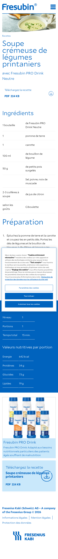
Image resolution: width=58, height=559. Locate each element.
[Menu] (53, 6)
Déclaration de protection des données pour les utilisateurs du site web (29, 278)
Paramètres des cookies (29, 288)
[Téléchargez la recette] (29, 93)
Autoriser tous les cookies (29, 304)
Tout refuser (29, 296)
